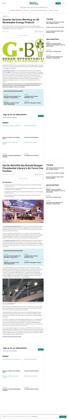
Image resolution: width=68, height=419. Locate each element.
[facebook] (19, 35)
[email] (26, 35)
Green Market (5, 16)
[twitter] (23, 35)
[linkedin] (21, 35)
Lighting (56, 10)
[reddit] (25, 35)
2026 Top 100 (26, 10)
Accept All (62, 416)
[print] (43, 35)
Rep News (51, 10)
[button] (3, 3)
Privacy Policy (34, 416)
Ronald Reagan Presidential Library (13, 226)
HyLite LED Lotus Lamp (10, 240)
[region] (34, 417)
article (9, 72)
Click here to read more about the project (12, 336)
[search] (5, 3)
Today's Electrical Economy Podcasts (38, 10)
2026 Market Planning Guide (16, 10)
